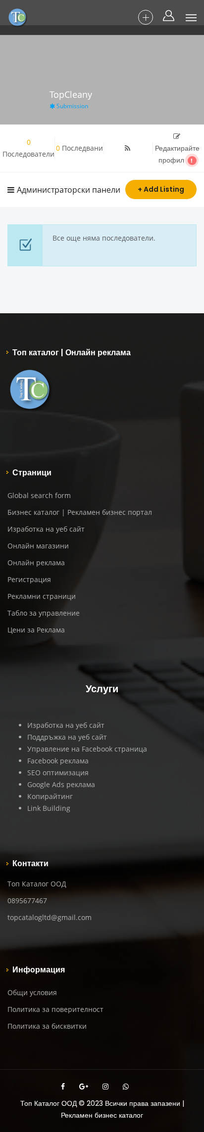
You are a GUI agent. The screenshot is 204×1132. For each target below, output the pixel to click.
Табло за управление (43, 613)
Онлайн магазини (38, 545)
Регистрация (29, 579)
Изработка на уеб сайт (46, 529)
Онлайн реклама (36, 562)
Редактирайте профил (177, 154)
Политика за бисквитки (47, 1026)
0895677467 (27, 900)
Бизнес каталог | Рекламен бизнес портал (79, 512)
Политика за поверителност (55, 1009)
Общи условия (32, 992)
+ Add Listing (161, 189)
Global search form (39, 495)
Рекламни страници (41, 596)
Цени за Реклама (36, 629)
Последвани (79, 148)
